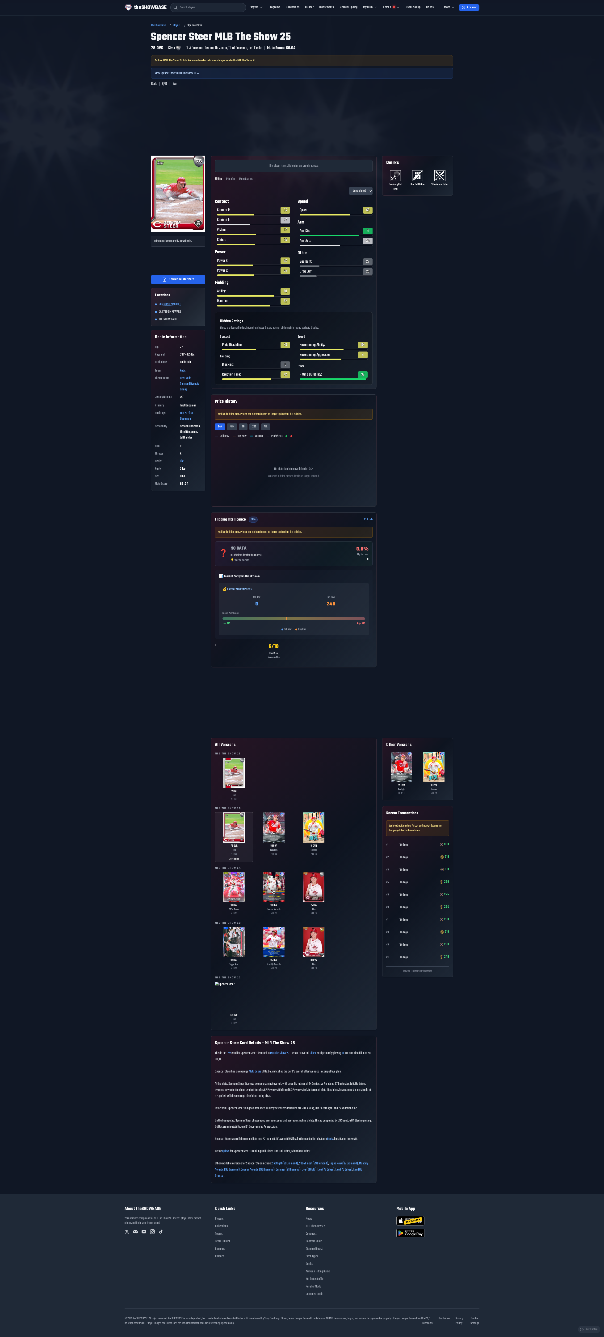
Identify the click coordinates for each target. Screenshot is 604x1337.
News (309, 1218)
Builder (309, 7)
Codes (430, 7)
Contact (219, 1256)
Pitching (230, 179)
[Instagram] (152, 1231)
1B (343, 1053)
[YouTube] (144, 1231)
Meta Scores (246, 179)
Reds (183, 370)
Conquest (311, 1234)
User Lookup (413, 7)
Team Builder (222, 1241)
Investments (326, 7)
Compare (220, 1249)
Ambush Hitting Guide (318, 1271)
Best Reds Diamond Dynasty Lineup (189, 384)
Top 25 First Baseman (186, 416)
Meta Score (255, 1071)
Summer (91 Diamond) (288, 1169)
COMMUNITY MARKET (170, 304)
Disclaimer (444, 1318)
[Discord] (135, 1231)
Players (176, 25)
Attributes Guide (314, 1279)
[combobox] (208, 7)
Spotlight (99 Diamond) (285, 1163)
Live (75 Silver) (344, 1169)
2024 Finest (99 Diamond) (313, 1163)
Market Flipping (348, 7)
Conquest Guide (314, 1294)
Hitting (218, 179)
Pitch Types (312, 1256)
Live (182, 461)
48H (232, 426)
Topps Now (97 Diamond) (343, 1163)
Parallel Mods (313, 1286)
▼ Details (368, 520)
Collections (292, 7)
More (447, 7)
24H (220, 426)
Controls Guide (314, 1241)
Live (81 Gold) (309, 1169)
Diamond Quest (314, 1249)
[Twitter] (127, 1231)
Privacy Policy (459, 1321)
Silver (313, 1053)
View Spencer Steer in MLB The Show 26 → (177, 73)
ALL (265, 426)
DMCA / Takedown (427, 1321)
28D (254, 426)
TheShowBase (158, 25)
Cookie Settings (474, 1321)
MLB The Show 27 (315, 1226)
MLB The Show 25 (279, 1053)
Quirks (226, 1151)
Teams (219, 1234)
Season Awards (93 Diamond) (258, 1169)
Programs (274, 7)
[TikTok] (161, 1231)
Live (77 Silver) (326, 1169)
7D (243, 426)
